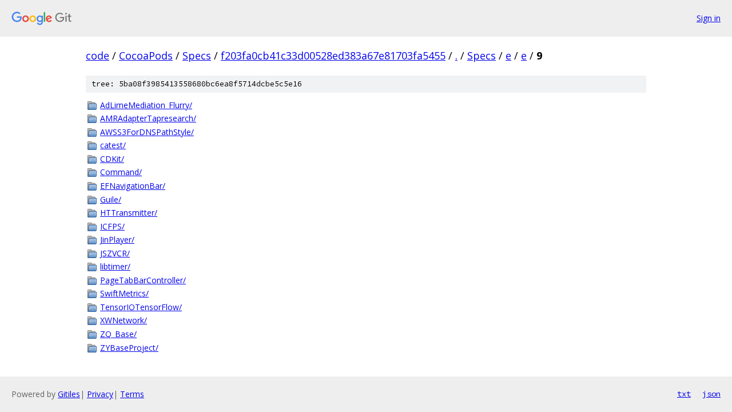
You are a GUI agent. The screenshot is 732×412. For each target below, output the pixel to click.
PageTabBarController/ (143, 280)
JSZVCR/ (115, 253)
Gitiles (69, 394)
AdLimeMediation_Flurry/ (146, 105)
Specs (196, 55)
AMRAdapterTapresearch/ (148, 118)
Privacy (100, 394)
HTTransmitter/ (128, 212)
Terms (132, 394)
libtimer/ (115, 266)
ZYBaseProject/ (129, 347)
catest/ (113, 145)
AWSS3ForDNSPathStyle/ (147, 131)
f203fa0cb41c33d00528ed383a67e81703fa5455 (333, 55)
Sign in (709, 18)
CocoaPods (146, 55)
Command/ (121, 172)
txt (684, 394)
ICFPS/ (112, 226)
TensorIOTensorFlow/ (141, 307)
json (711, 394)
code (97, 55)
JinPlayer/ (117, 239)
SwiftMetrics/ (124, 293)
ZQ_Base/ (118, 333)
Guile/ (110, 199)
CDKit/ (112, 158)
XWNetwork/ (123, 320)
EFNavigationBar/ (132, 185)
